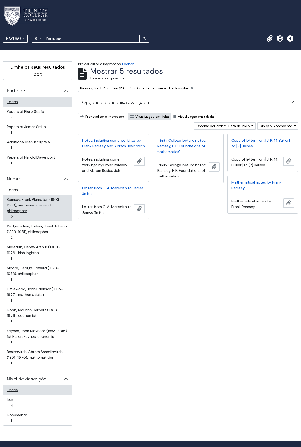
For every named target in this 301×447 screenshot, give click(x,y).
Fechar (128, 63)
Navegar (14, 38)
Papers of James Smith (26, 129)
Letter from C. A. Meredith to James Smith (113, 190)
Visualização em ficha (152, 116)
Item (18, 402)
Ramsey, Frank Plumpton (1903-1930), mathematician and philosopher (34, 208)
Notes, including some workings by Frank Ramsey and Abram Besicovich (113, 143)
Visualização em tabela (195, 116)
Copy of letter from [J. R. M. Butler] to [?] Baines (260, 143)
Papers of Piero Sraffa (25, 114)
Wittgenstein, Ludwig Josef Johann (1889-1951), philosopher (37, 231)
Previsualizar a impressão (104, 116)
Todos (12, 101)
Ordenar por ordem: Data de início (223, 126)
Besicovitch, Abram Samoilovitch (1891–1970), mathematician (35, 357)
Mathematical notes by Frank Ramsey (256, 185)
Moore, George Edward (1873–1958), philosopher (33, 273)
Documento (18, 417)
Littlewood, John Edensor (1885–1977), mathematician (35, 294)
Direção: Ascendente (276, 126)
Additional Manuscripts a (28, 144)
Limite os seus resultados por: (37, 70)
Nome (13, 179)
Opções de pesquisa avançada (115, 102)
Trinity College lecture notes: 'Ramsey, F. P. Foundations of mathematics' (181, 146)
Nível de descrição (27, 379)
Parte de (16, 91)
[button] (269, 38)
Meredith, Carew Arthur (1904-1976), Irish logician (33, 252)
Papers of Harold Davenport (31, 160)
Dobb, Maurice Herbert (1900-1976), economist (33, 315)
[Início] (28, 16)
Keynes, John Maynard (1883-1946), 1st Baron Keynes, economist (37, 336)
